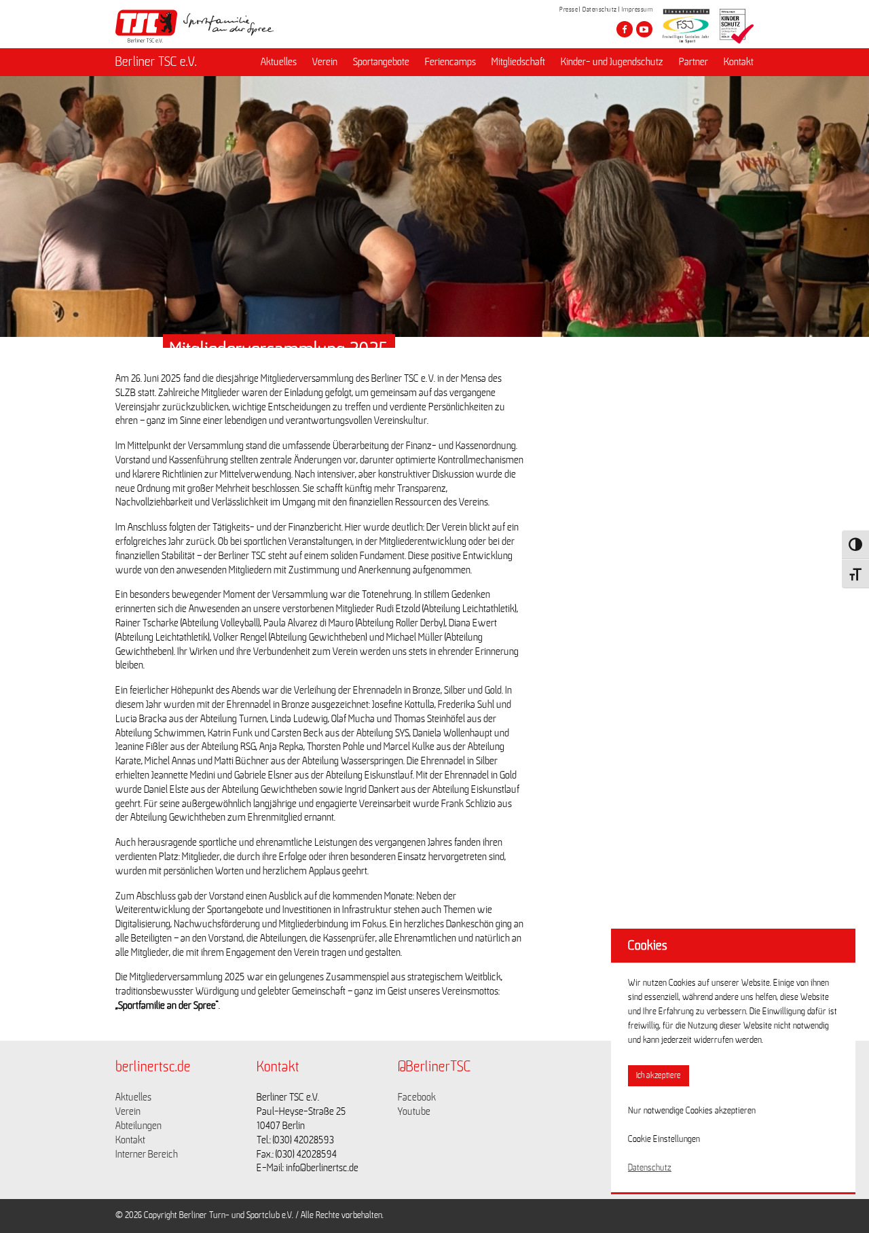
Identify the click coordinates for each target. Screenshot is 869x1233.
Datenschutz (600, 9)
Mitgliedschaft (518, 61)
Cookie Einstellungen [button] (664, 1139)
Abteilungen (138, 1125)
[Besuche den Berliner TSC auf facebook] (624, 29)
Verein (324, 61)
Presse (568, 9)
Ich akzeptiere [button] (658, 1075)
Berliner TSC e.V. (156, 62)
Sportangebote (381, 61)
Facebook (417, 1097)
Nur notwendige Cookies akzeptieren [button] (692, 1110)
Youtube (414, 1111)
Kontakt (739, 61)
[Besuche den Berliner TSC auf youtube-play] (644, 29)
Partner (693, 61)
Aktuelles (279, 61)
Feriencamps (450, 61)
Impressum (637, 9)
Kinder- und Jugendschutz (612, 61)
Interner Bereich (146, 1154)
